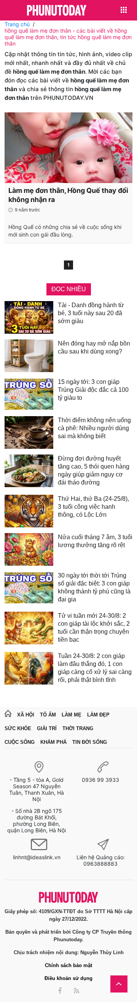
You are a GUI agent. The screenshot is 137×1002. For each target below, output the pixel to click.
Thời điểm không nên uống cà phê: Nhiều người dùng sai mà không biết (94, 428)
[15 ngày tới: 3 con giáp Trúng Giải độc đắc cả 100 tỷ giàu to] (29, 394)
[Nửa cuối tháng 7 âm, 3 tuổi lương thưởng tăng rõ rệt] (29, 549)
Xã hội (25, 715)
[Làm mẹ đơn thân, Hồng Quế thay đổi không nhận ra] (68, 147)
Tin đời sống (89, 742)
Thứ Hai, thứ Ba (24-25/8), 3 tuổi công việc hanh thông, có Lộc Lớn (93, 506)
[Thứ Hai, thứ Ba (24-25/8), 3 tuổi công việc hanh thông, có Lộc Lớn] (29, 511)
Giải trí (47, 728)
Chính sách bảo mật (68, 965)
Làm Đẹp (98, 715)
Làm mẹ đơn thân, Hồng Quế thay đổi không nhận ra (68, 195)
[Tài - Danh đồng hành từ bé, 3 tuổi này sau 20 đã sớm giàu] (29, 317)
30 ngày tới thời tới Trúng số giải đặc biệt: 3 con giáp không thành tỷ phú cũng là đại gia (94, 587)
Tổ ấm (48, 715)
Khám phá (53, 742)
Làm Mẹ (71, 715)
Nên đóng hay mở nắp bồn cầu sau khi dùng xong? (94, 347)
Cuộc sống (20, 742)
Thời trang (77, 728)
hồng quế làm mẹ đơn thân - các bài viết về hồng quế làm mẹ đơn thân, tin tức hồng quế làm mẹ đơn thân (68, 37)
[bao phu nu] (56, 11)
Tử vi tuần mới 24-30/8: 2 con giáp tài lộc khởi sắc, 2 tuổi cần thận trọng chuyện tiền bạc (94, 627)
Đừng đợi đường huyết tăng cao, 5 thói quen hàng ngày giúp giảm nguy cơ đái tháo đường (93, 470)
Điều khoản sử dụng (68, 978)
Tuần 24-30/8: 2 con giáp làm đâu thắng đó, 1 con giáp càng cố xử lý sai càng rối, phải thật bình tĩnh (95, 668)
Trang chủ (17, 24)
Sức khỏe (18, 728)
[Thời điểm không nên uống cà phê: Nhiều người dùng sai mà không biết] (29, 432)
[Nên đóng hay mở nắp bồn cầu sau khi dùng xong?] (29, 355)
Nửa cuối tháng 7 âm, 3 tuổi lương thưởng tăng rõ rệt (95, 541)
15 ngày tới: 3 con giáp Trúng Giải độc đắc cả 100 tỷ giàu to (93, 390)
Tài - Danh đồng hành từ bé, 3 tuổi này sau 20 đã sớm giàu (91, 313)
